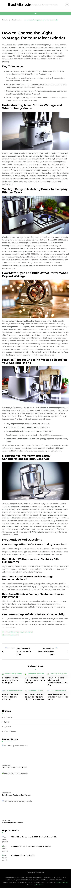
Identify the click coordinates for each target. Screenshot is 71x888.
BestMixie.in (19, 4)
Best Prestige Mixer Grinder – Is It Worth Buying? (35, 680)
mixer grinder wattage (12, 632)
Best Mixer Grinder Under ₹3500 (14, 767)
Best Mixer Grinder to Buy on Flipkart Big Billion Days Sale (35, 696)
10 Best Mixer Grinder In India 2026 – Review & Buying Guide (34, 837)
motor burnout (27, 632)
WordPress (39, 885)
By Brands (8, 717)
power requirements (11, 635)
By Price (7, 722)
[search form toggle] (67, 4)
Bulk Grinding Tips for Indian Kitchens (16, 795)
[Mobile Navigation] (35, 13)
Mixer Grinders (10, 731)
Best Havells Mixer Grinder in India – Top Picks (58, 696)
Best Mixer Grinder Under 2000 (23, 855)
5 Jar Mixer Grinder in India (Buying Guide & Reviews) (31, 846)
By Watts (7, 726)
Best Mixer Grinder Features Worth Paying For (11, 680)
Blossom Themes (62, 882)
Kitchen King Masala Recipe (12, 823)
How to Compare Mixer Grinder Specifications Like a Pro (58, 681)
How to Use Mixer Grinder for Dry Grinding (10, 696)
